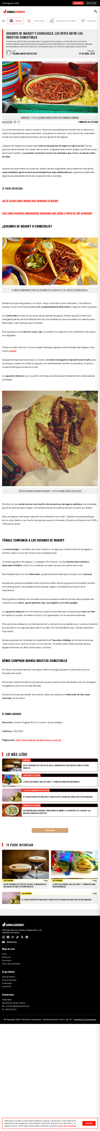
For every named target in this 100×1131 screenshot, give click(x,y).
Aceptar (89, 1123)
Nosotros (6, 950)
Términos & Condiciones (85, 1013)
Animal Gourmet (9, 973)
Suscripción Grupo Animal (13, 996)
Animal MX (6, 980)
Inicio (4, 947)
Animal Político (8, 970)
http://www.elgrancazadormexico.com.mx (38, 740)
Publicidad (6, 993)
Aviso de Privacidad (67, 1126)
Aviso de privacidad (11, 957)
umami (12, 351)
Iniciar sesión (91, 3)
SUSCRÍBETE (78, 3)
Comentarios (50, 830)
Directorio (6, 954)
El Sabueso (7, 977)
